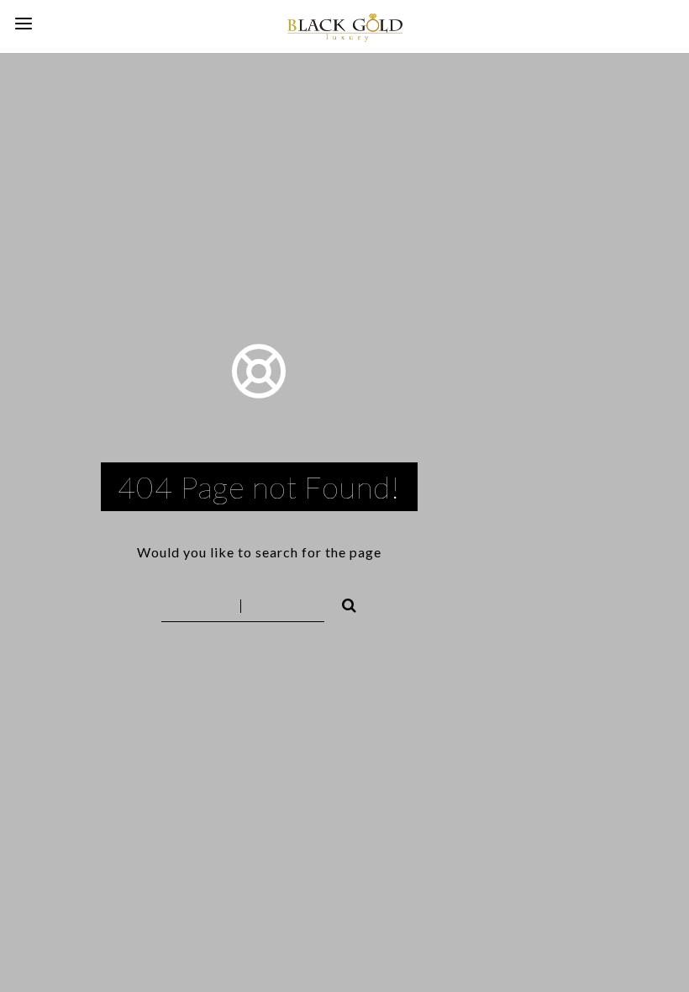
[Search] (342, 602)
